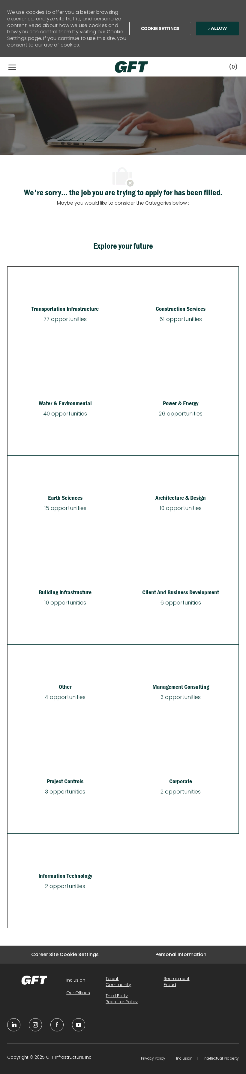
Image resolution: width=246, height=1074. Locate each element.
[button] (160, 28)
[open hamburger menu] (12, 67)
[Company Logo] (125, 67)
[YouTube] (35, 1024)
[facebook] (57, 1024)
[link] (34, 980)
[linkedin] (13, 1024)
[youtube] (78, 1024)
